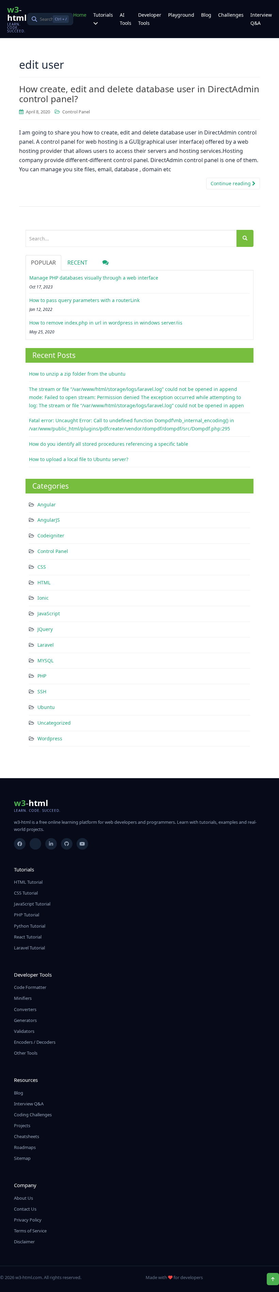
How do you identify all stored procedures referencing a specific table (108, 444)
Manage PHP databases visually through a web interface (93, 277)
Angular (46, 504)
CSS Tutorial (26, 893)
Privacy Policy (28, 1220)
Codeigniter (50, 535)
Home (79, 15)
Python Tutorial (29, 926)
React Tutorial (28, 937)
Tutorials (103, 15)
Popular (43, 262)
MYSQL (45, 660)
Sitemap (22, 1158)
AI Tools (125, 19)
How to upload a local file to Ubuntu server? (78, 459)
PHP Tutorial (26, 915)
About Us (23, 1198)
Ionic (43, 598)
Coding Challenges (33, 1115)
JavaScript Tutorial (32, 904)
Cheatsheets (26, 1136)
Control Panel (76, 112)
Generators (25, 1020)
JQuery (45, 629)
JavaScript (48, 613)
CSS (41, 567)
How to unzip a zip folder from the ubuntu (77, 374)
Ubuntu (46, 707)
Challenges (231, 15)
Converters (25, 1009)
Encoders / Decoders (34, 1042)
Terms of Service (30, 1231)
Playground (181, 15)
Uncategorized (54, 723)
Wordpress (49, 738)
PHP (41, 676)
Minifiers (23, 998)
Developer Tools (149, 19)
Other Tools (25, 1053)
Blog (206, 15)
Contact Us (25, 1209)
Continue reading (231, 183)
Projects (22, 1125)
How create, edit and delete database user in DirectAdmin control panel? (139, 94)
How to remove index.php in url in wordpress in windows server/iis (105, 322)
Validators (24, 1031)
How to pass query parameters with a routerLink (84, 300)
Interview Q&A (261, 19)
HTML (43, 582)
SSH (41, 691)
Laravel (45, 645)
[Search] (244, 238)
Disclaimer (24, 1242)
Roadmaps (25, 1147)
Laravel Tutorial (29, 948)
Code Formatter (30, 987)
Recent (77, 262)
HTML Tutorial (28, 882)
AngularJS (48, 520)
